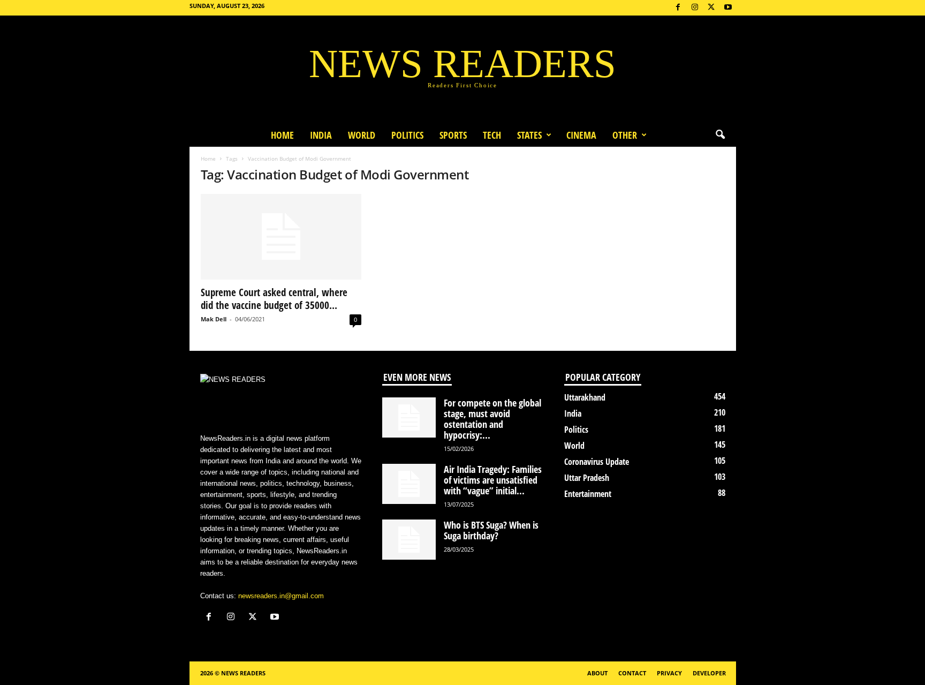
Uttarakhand (584, 397)
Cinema (581, 135)
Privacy (669, 673)
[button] (720, 135)
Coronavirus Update (596, 462)
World (361, 135)
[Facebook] (678, 8)
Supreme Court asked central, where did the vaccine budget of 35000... (274, 298)
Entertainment (587, 494)
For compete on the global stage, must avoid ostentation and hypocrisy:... (492, 418)
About (597, 673)
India (321, 135)
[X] (711, 8)
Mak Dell (213, 319)
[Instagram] (694, 8)
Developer (709, 673)
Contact (632, 673)
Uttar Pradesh (586, 478)
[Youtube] (728, 8)
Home (282, 135)
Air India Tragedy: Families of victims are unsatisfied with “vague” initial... (493, 480)
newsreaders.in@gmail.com (281, 596)
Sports (453, 135)
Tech (492, 135)
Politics (407, 135)
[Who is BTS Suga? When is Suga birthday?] (409, 540)
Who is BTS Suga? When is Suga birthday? (491, 530)
